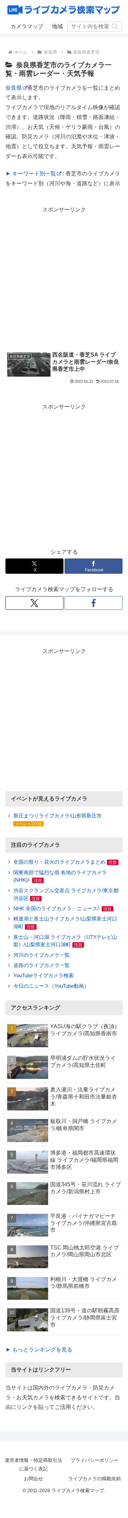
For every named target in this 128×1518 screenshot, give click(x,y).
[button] (115, 26)
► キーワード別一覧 (30, 173)
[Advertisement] (64, 278)
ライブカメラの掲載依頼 (94, 1478)
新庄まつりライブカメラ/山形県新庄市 (57, 815)
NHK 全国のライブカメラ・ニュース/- (56, 908)
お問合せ (33, 1478)
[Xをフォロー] (34, 603)
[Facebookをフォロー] (94, 603)
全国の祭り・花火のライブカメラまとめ (59, 862)
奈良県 (13, 88)
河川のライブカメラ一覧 (41, 955)
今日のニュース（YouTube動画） (51, 986)
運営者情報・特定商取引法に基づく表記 (33, 1464)
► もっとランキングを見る (38, 1349)
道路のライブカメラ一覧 (41, 965)
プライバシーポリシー (94, 1460)
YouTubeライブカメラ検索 (43, 975)
